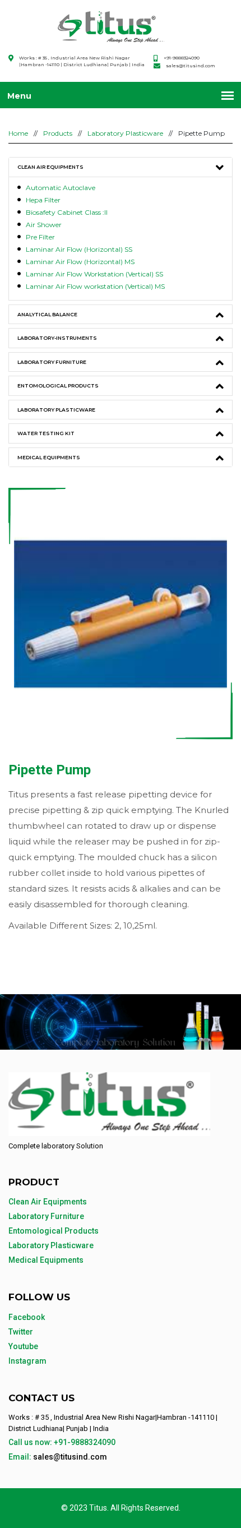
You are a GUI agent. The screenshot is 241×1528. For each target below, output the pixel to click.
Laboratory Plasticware (125, 133)
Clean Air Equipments (50, 167)
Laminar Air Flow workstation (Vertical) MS (95, 286)
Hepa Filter (43, 200)
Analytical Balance (47, 314)
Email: (57, 1456)
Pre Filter (40, 237)
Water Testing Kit (46, 433)
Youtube (23, 1346)
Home (18, 133)
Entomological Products (58, 385)
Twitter (20, 1331)
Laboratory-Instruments (57, 338)
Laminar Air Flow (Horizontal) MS (80, 261)
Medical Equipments (48, 457)
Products (57, 133)
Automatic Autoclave (60, 187)
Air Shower (44, 224)
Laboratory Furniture (51, 362)
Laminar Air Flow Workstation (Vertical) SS (94, 274)
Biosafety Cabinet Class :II (67, 212)
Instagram (27, 1360)
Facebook (26, 1317)
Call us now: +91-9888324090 (61, 1442)
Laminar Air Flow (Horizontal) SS (79, 249)
